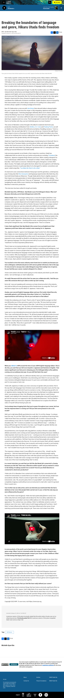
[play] (4, 8)
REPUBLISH (14, 664)
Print (60, 32)
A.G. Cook (38, 127)
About (25, 677)
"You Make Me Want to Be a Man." (30, 168)
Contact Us (26, 680)
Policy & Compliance (41, 680)
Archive (38, 677)
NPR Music (9, 632)
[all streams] (61, 8)
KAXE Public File (53, 677)
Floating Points (48, 127)
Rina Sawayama (23, 174)
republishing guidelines (48, 665)
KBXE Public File (53, 680)
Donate (57, 2)
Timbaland (51, 155)
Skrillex (32, 127)
